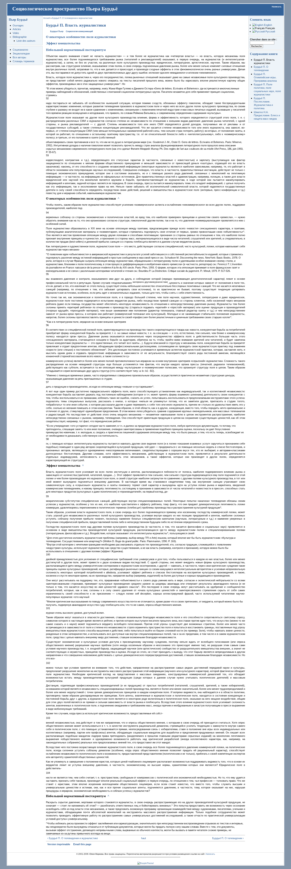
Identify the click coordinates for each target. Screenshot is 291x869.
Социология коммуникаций (79, 31)
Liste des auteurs (26, 40)
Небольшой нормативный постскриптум (76, 50)
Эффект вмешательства (63, 43)
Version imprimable (58, 844)
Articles (17, 29)
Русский (270, 31)
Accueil (46, 18)
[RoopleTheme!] (145, 863)
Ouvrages (18, 25)
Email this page (82, 844)
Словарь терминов (23, 61)
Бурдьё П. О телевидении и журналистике (72, 18)
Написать (276, 7)
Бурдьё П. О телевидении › (228, 838)
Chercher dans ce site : (263, 39)
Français (270, 28)
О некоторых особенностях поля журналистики (81, 37)
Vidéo (16, 33)
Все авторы (19, 57)
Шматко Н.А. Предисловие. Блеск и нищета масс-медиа (267, 115)
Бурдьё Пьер (56, 31)
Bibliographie (20, 36)
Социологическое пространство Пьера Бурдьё (65, 9)
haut (143, 838)
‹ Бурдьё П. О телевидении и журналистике (72, 838)
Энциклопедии (21, 53)
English (267, 25)
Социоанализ (20, 49)
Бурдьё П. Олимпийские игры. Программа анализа (265, 77)
